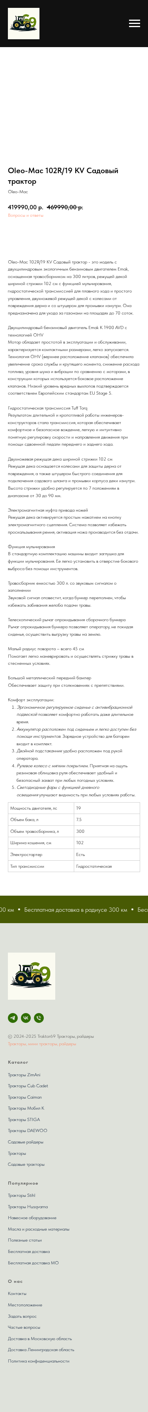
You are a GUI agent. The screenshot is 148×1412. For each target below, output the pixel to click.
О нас (15, 1281)
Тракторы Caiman (25, 1097)
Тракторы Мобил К (26, 1108)
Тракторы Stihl (21, 1195)
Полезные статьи (25, 1240)
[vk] (26, 1018)
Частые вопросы (24, 1327)
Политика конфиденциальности (38, 1361)
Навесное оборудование (32, 1217)
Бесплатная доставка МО (33, 1263)
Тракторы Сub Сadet (28, 1085)
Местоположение (25, 1305)
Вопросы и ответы (25, 215)
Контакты (17, 1293)
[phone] (39, 1018)
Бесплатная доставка (29, 1251)
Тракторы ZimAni (24, 1074)
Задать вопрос (22, 1316)
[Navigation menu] (134, 23)
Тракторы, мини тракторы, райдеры (42, 1043)
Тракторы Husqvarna (28, 1206)
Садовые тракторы (26, 1164)
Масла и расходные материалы (38, 1229)
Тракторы (17, 1153)
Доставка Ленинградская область (41, 1349)
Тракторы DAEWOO (27, 1130)
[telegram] (13, 1018)
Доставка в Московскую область (40, 1338)
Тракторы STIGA (24, 1119)
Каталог (18, 1062)
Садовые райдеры (25, 1142)
